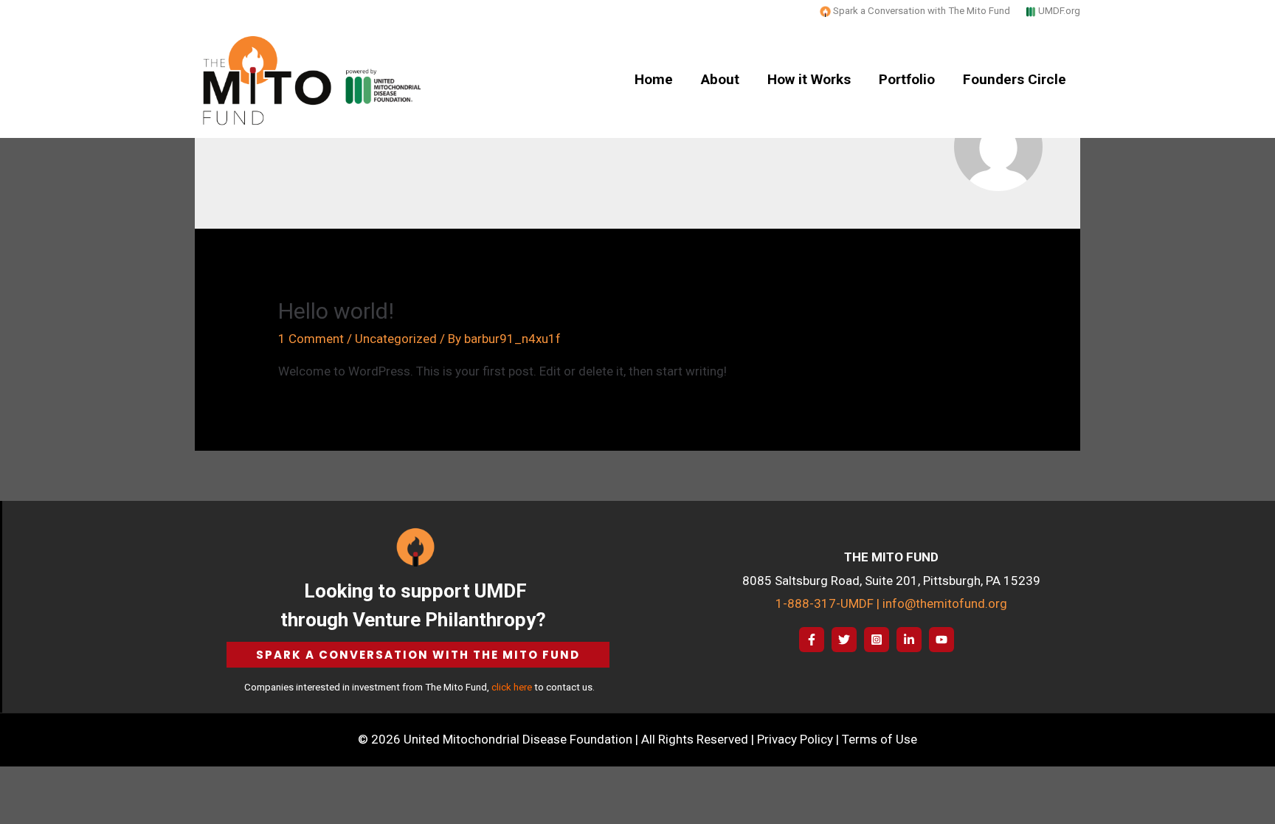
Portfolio (907, 79)
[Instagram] (876, 639)
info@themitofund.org (944, 603)
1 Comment (311, 338)
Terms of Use (879, 739)
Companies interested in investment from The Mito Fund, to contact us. (418, 687)
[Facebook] (811, 639)
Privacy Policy (795, 739)
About (720, 79)
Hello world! (336, 311)
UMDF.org (1059, 10)
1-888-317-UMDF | (828, 603)
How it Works (809, 79)
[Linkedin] (909, 639)
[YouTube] (941, 639)
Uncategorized (396, 338)
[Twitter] (844, 639)
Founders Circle (1014, 79)
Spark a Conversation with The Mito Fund (920, 10)
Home (654, 79)
